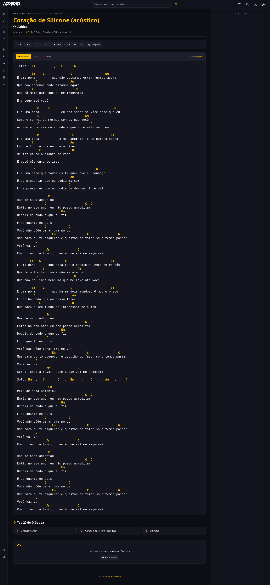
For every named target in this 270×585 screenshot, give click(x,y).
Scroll (58, 45)
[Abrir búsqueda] (247, 4)
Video (48, 56)
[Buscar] (176, 4)
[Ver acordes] (4, 77)
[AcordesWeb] (16, 4)
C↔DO (72, 45)
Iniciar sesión (111, 557)
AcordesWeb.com (113, 576)
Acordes (25, 56)
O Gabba (26, 13)
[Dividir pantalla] (4, 84)
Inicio (16, 13)
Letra (36, 56)
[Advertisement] (240, 71)
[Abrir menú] (239, 4)
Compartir (95, 45)
